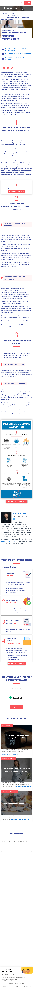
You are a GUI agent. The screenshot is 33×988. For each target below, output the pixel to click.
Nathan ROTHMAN (20, 513)
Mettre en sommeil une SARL (20, 819)
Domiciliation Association (10, 755)
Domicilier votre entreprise (16, 191)
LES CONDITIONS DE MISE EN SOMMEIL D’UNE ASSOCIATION (17, 49)
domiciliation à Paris (8, 541)
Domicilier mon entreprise (16, 501)
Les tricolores (12, 8)
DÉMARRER (27, 2)
